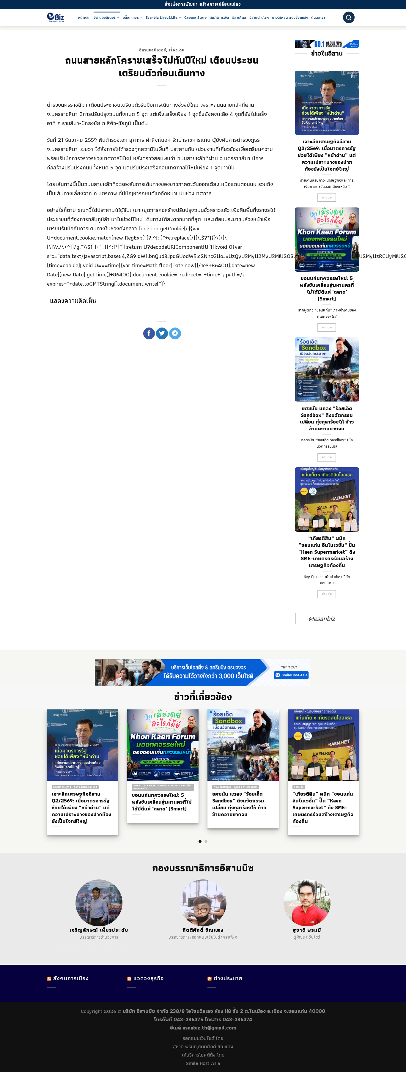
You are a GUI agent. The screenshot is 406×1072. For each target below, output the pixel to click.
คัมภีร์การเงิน (219, 18)
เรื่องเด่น (177, 50)
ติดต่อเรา (318, 18)
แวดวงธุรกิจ (148, 978)
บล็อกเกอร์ (131, 18)
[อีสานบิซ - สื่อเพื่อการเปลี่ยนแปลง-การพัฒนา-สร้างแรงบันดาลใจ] (58, 17)
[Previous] (42, 760)
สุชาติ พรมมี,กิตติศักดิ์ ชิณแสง (203, 1046)
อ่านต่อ (327, 197)
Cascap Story (195, 18)
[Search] (349, 17)
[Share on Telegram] (175, 333)
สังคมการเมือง (71, 978)
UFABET (65, 944)
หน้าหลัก (84, 18)
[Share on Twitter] (162, 333)
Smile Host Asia (203, 1063)
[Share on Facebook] (149, 333)
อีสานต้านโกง (259, 18)
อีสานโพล (239, 18)
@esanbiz (321, 618)
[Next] (363, 760)
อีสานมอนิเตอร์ (105, 18)
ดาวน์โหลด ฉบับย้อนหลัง (290, 18)
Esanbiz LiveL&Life (161, 18)
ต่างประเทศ (228, 978)
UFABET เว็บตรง (98, 944)
